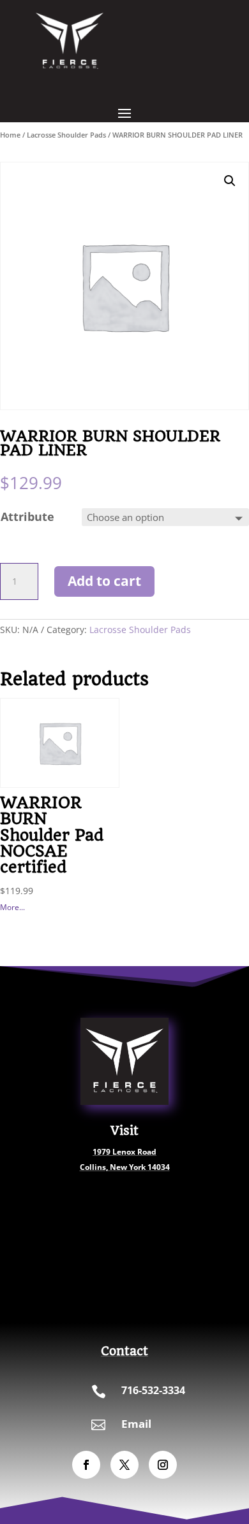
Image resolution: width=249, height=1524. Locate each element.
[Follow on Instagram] (163, 1465)
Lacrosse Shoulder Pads (66, 134)
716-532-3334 (153, 1390)
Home (10, 134)
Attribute (27, 516)
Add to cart (104, 581)
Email (136, 1423)
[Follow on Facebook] (86, 1465)
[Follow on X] (124, 1465)
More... (12, 907)
